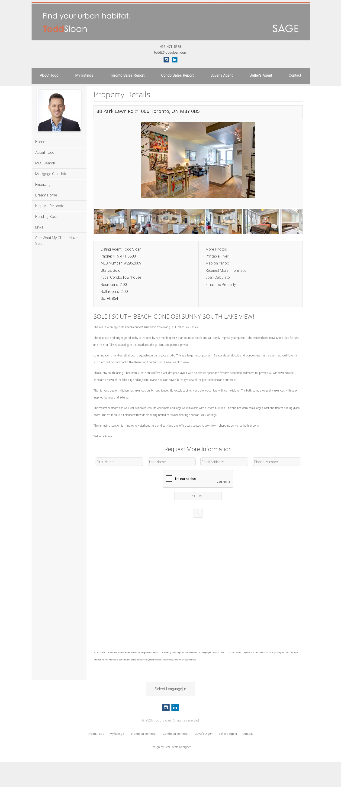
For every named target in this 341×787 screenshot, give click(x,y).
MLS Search (45, 163)
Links (39, 227)
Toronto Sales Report (127, 75)
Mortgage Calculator (52, 174)
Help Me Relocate (49, 206)
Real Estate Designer (177, 747)
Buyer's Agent (221, 75)
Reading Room (47, 216)
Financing (43, 184)
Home (40, 142)
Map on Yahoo (217, 263)
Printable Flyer (217, 256)
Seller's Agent (261, 75)
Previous (98, 164)
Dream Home (46, 195)
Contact (295, 75)
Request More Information (227, 270)
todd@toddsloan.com (170, 52)
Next (297, 164)
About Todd (49, 75)
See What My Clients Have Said (56, 241)
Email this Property (221, 284)
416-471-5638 (170, 47)
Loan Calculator (218, 277)
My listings (84, 75)
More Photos (216, 249)
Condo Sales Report (177, 75)
